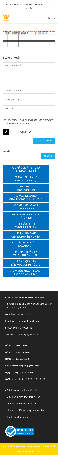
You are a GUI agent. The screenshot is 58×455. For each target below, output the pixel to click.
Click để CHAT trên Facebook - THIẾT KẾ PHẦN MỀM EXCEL (29, 449)
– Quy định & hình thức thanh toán (22, 396)
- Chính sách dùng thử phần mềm (22, 390)
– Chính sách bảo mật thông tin (20, 403)
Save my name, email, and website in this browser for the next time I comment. (28, 121)
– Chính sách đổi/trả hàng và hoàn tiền (24, 410)
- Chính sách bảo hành (16, 417)
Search (6, 151)
